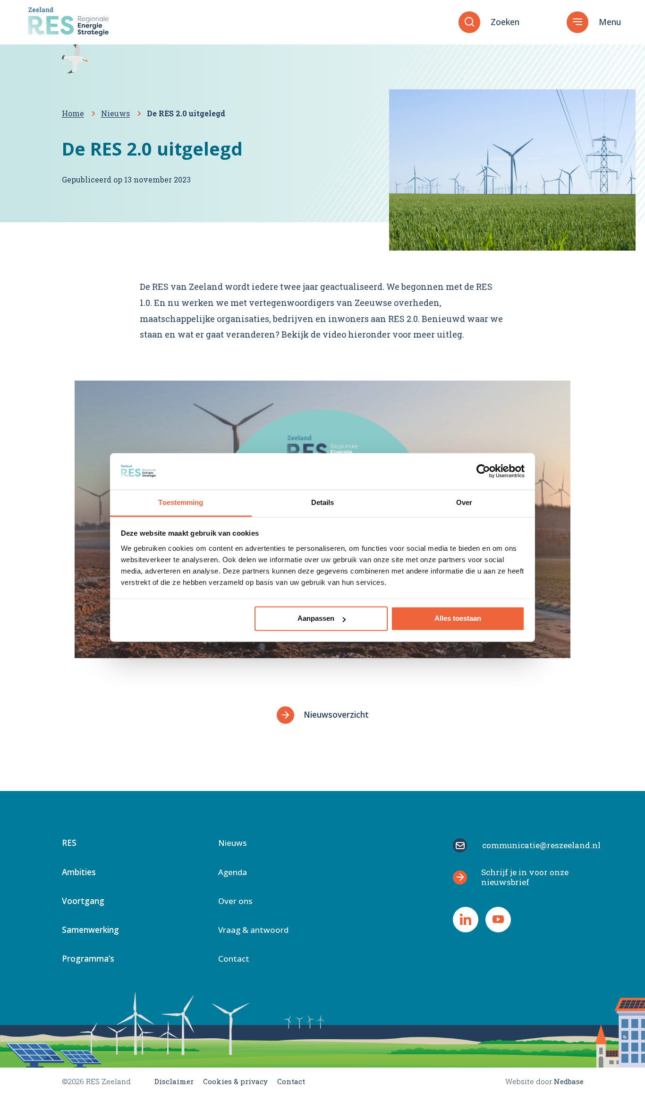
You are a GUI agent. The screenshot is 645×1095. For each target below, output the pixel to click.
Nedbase (569, 1081)
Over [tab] (464, 502)
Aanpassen (315, 619)
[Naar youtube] (498, 919)
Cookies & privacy (235, 1081)
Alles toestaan (457, 619)
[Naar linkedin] (465, 919)
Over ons (235, 901)
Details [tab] (322, 502)
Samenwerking (90, 930)
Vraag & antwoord (253, 930)
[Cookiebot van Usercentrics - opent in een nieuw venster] (483, 471)
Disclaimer (174, 1081)
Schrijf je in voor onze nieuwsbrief (525, 877)
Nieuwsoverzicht (336, 714)
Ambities (79, 873)
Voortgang (83, 901)
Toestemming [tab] (180, 502)
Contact (233, 959)
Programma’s (88, 959)
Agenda (232, 873)
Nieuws (232, 843)
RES (69, 843)
